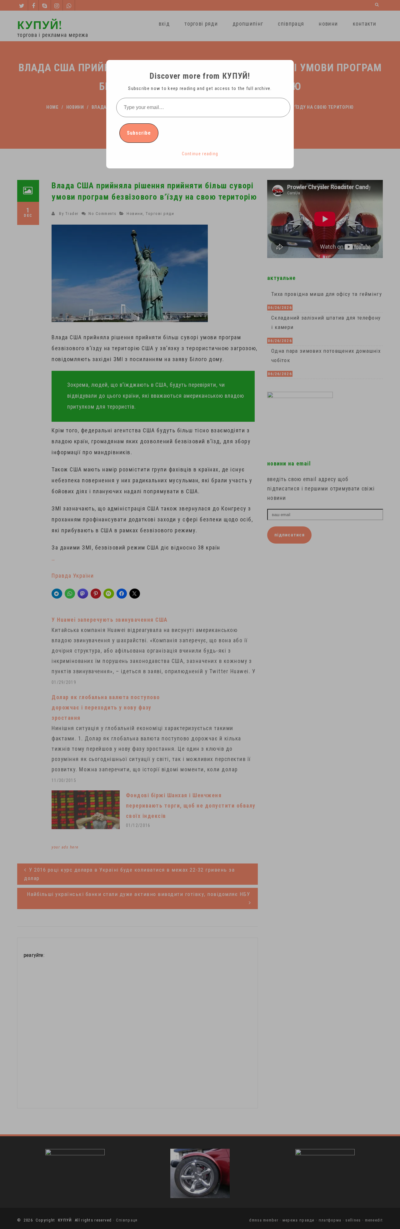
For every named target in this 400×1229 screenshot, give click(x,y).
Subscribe (139, 133)
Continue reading (200, 153)
